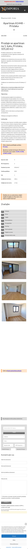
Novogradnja (8, 223)
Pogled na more (9, 232)
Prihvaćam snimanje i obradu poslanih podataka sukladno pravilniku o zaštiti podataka (13, 497)
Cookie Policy (8, 547)
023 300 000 (18, 4)
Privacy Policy (21, 509)
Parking (7, 226)
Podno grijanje (8, 229)
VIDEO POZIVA (20, 1)
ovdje (8, 507)
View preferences (14, 544)
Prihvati (14, 536)
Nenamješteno (8, 220)
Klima (6, 214)
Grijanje (7, 211)
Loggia (6, 217)
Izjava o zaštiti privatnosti (16, 547)
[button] (26, 524)
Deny (14, 540)
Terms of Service (4, 510)
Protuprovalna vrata (10, 235)
